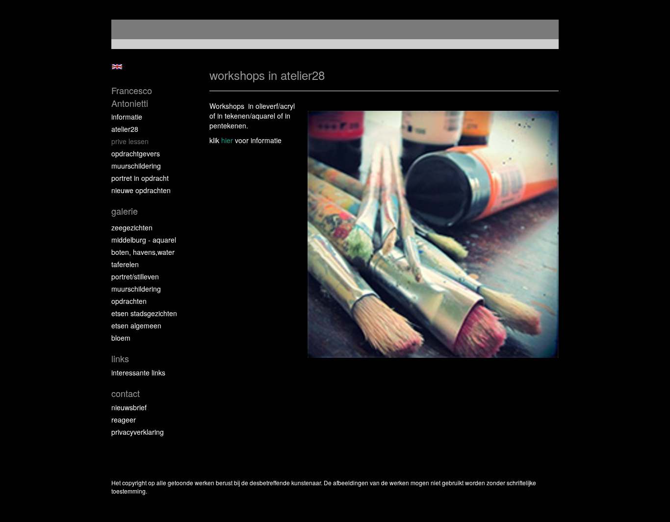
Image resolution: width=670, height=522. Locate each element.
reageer (123, 419)
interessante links (138, 372)
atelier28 (124, 129)
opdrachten (129, 301)
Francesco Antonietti (131, 96)
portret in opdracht (140, 178)
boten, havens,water (143, 252)
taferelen (125, 264)
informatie (126, 117)
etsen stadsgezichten (144, 313)
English (117, 67)
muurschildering (136, 166)
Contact (125, 393)
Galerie (124, 211)
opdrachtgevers (135, 153)
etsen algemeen (136, 325)
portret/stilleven (135, 276)
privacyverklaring (137, 432)
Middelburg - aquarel (143, 240)
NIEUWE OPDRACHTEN (141, 190)
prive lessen (130, 141)
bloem (120, 338)
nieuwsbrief (129, 407)
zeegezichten (132, 227)
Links (120, 358)
